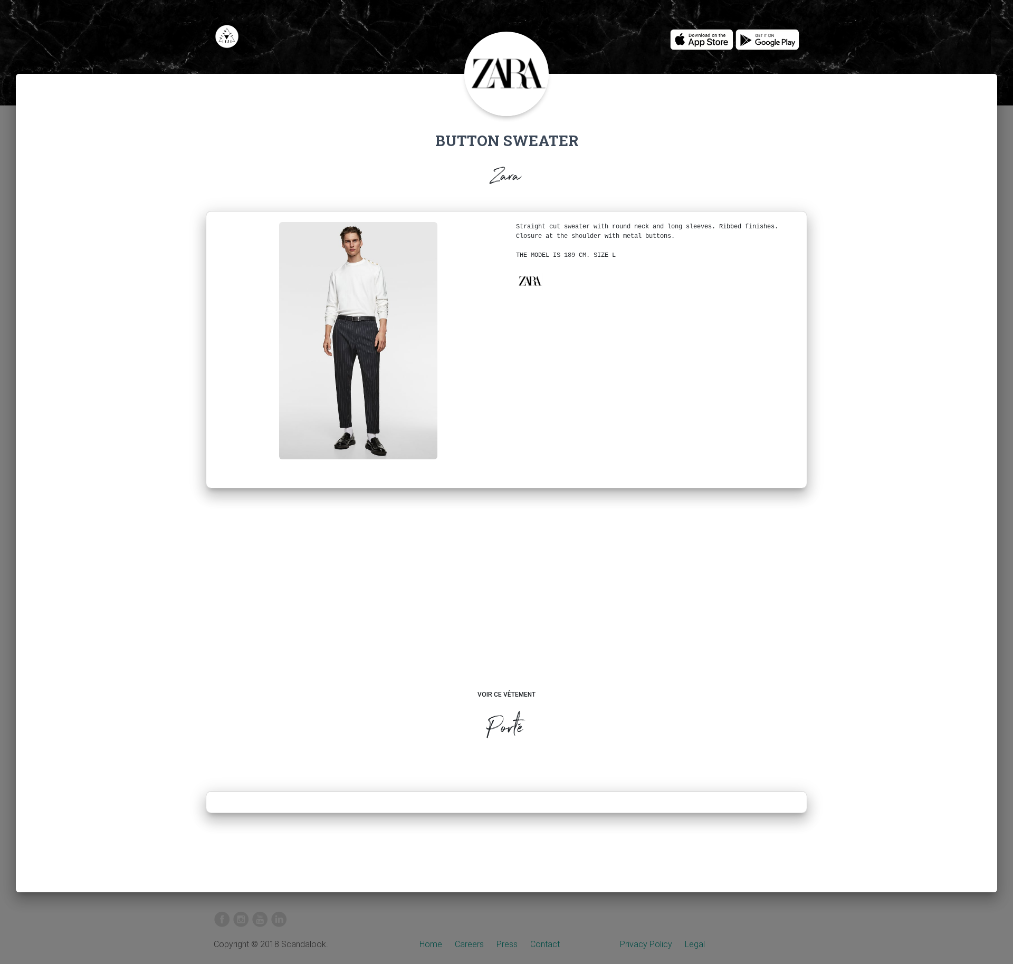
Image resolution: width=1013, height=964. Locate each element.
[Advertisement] (506, 599)
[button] (530, 281)
